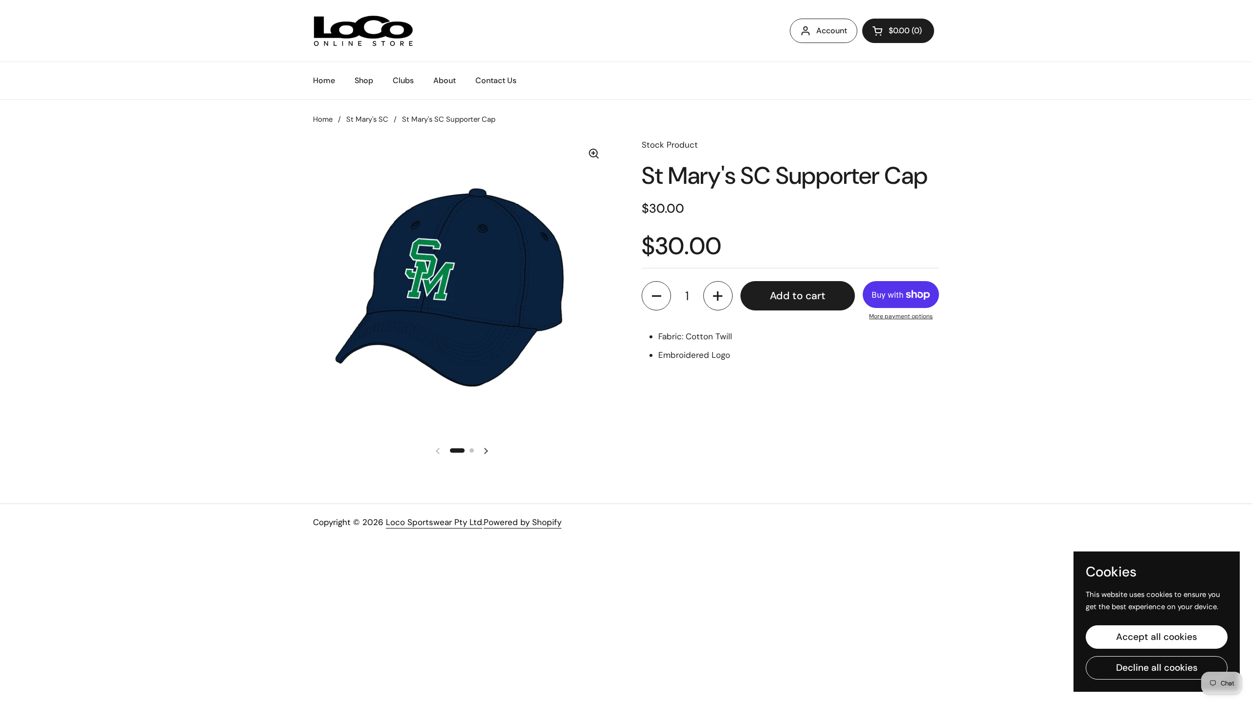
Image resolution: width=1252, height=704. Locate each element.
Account (831, 30)
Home (323, 119)
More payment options (901, 316)
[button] (656, 295)
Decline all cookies (1157, 667)
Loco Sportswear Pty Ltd (434, 522)
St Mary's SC (367, 119)
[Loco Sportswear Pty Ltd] (363, 31)
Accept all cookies (1156, 637)
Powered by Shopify (522, 522)
